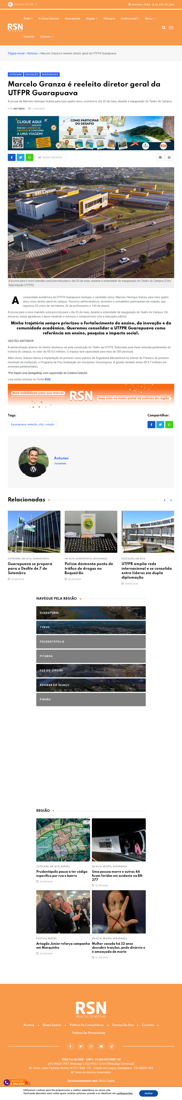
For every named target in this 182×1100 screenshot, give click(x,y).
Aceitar (148, 1093)
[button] (164, 500)
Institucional (129, 18)
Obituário (109, 18)
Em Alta (26, 558)
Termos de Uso (123, 1025)
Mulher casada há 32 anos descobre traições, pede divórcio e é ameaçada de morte (118, 947)
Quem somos (51, 1025)
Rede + (28, 18)
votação (49, 424)
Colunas (45, 36)
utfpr (41, 424)
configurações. (124, 1093)
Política (41, 938)
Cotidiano (14, 558)
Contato (148, 1025)
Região (90, 18)
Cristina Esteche (48, 18)
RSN (47, 379)
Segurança (100, 558)
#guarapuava (18, 424)
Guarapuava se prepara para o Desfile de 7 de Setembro (30, 568)
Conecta (29, 36)
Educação (128, 558)
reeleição (32, 424)
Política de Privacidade (88, 1033)
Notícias (32, 53)
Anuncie (28, 1025)
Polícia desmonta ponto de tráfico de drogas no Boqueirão (89, 568)
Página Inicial (16, 53)
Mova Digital (91, 1081)
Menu (148, 18)
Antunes (19, 108)
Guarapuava (72, 18)
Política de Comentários (86, 1025)
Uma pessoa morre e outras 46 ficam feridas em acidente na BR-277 (117, 875)
